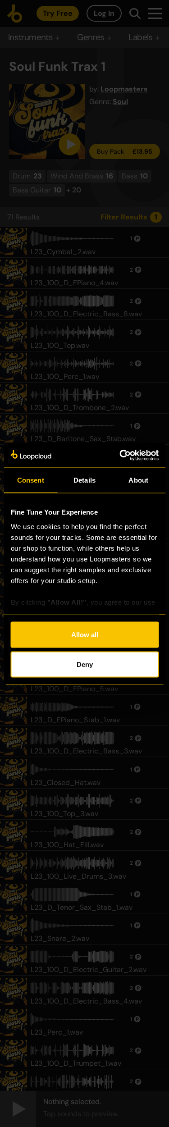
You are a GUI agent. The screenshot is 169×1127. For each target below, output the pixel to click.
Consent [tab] (30, 480)
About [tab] (138, 480)
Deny (85, 664)
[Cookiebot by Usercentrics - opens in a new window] (120, 455)
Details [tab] (84, 480)
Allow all (84, 635)
